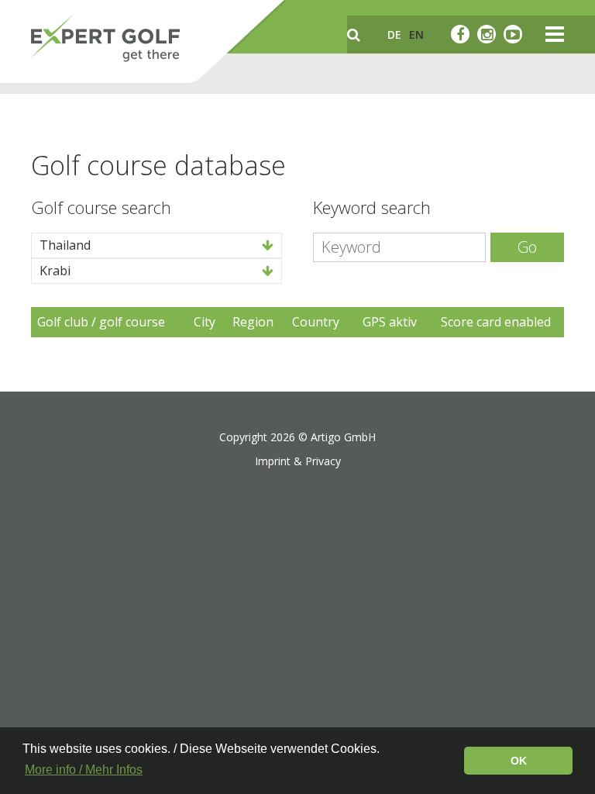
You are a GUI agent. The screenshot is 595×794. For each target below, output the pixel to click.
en (416, 34)
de (394, 34)
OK (519, 760)
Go (527, 246)
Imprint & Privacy (298, 461)
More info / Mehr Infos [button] (84, 769)
